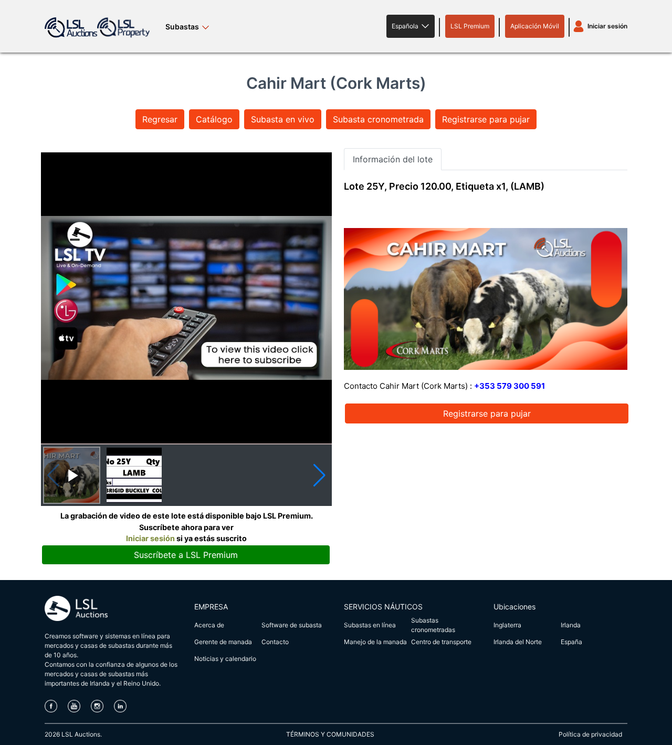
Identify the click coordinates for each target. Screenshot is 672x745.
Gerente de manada (223, 642)
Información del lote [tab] (393, 159)
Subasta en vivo (282, 119)
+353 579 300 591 (509, 386)
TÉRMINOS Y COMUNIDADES (330, 734)
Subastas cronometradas (433, 625)
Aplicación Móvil (534, 26)
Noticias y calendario (225, 659)
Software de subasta (291, 625)
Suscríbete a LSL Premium (186, 555)
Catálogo (214, 119)
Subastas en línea (370, 625)
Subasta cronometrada (378, 119)
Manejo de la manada (375, 642)
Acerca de (209, 625)
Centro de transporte (441, 642)
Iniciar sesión (607, 26)
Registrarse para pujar (486, 119)
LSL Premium (469, 26)
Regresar (159, 119)
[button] (410, 26)
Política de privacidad (590, 734)
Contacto (275, 642)
